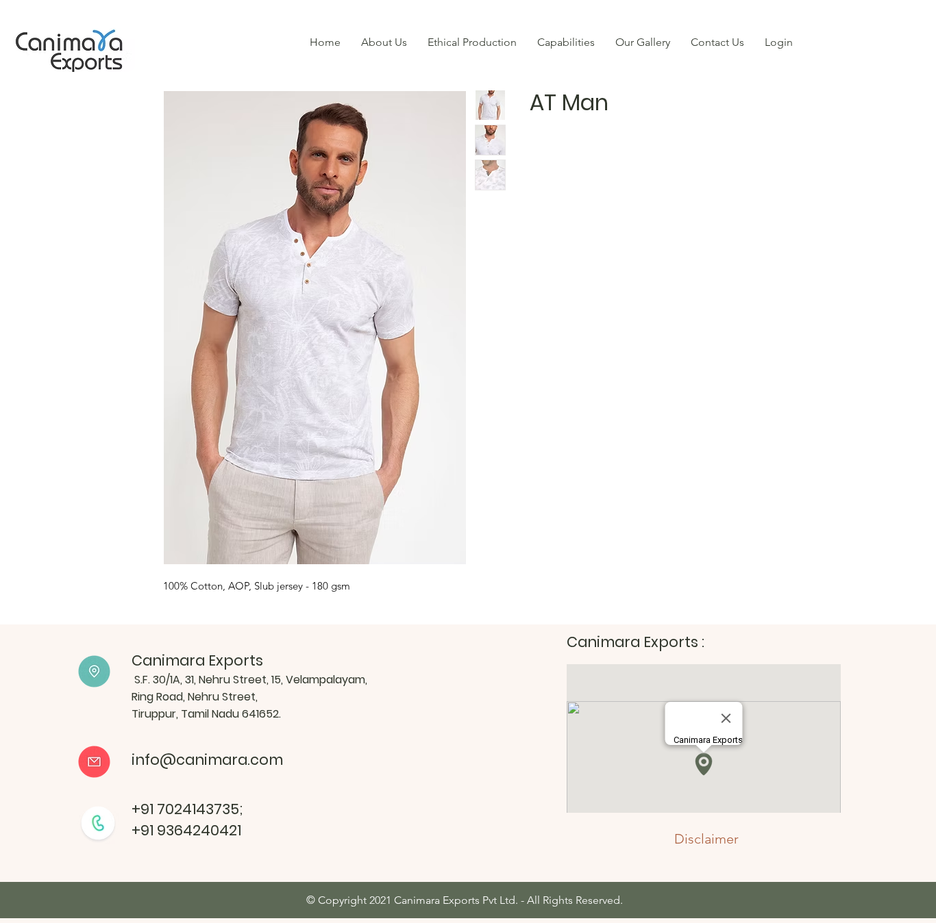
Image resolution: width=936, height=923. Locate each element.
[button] (566, 42)
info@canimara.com (207, 760)
